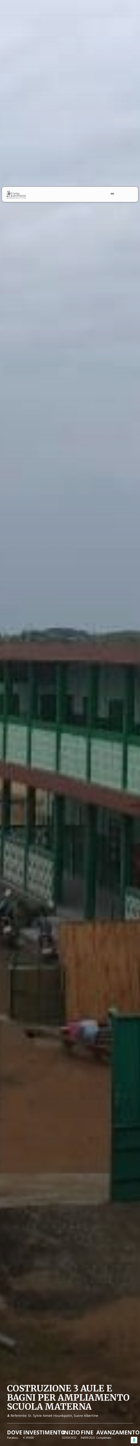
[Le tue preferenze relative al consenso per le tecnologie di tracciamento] (134, 1440)
